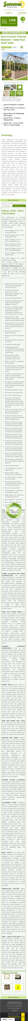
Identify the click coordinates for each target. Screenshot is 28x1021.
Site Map (14, 1010)
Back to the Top (13, 200)
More (23, 33)
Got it (23, 1017)
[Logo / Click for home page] (14, 4)
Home (5, 33)
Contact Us (8, 13)
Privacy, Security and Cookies (14, 1006)
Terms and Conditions (14, 1008)
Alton (3, 49)
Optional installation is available (14, 105)
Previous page (6, 47)
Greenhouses (14, 33)
